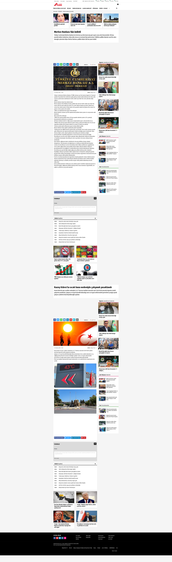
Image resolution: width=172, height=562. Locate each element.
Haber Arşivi (110, 537)
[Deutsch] (107, 1)
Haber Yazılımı (114, 550)
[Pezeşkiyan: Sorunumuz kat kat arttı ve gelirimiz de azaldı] (86, 516)
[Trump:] (86, 497)
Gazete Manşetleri (101, 537)
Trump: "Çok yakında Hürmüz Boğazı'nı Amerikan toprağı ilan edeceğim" (62, 525)
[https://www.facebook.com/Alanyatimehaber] (54, 538)
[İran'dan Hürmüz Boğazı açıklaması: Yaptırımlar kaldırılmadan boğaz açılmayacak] (63, 497)
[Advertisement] (75, 52)
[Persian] (116, 1)
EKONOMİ (60, 11)
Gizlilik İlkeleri (112, 547)
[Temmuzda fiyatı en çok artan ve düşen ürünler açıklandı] (86, 251)
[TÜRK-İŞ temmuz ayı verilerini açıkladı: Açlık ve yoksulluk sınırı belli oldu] (86, 269)
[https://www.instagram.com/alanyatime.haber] (62, 538)
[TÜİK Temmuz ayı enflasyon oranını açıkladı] (63, 269)
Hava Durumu (100, 535)
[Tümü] (109, 8)
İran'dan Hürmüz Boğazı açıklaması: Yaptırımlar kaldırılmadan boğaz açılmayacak (63, 506)
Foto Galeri (78, 535)
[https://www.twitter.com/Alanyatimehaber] (60, 538)
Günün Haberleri (111, 535)
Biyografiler (88, 537)
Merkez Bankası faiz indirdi (68, 11)
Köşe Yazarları (78, 537)
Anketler (77, 539)
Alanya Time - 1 (93, 92)
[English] (102, 1)
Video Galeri (88, 535)
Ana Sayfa (55, 11)
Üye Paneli (75, 1)
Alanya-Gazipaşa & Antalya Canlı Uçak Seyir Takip (82, 547)
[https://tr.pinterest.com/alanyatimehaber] (65, 538)
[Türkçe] (97, 1)
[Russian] (111, 1)
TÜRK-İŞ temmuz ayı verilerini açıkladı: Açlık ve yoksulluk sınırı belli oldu (85, 278)
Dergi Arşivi (100, 539)
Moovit (70, 547)
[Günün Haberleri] (95, 218)
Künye (95, 547)
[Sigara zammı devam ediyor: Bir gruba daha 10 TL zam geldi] (63, 251)
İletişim (98, 547)
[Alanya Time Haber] (60, 4)
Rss (117, 547)
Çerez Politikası (105, 547)
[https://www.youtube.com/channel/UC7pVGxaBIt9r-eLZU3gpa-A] (57, 538)
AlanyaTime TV (64, 547)
